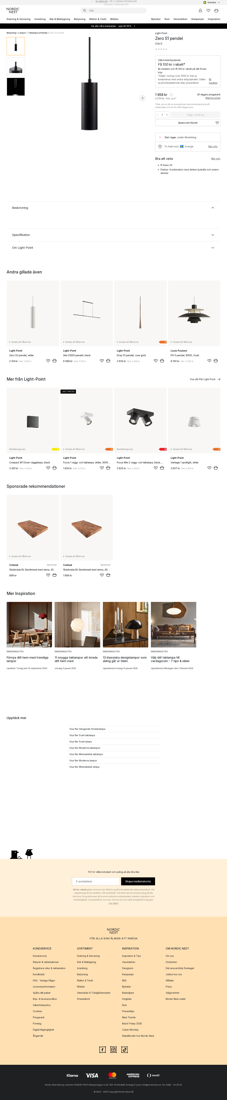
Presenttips (128, 1011)
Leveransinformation (44, 986)
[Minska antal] (157, 114)
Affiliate (170, 980)
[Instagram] (113, 1049)
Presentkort (83, 998)
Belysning (79, 19)
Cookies (37, 1011)
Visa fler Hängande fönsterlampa (87, 729)
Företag (37, 1023)
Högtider (127, 998)
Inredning (40, 19)
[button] (161, 49)
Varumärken (180, 19)
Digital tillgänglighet (43, 1029)
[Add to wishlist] (48, 361)
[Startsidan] (13, 10)
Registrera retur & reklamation (49, 968)
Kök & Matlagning (60, 19)
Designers (127, 968)
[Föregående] (36, 98)
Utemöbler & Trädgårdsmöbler (94, 992)
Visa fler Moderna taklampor (84, 747)
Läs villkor (113, 903)
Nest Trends (129, 1017)
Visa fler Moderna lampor (83, 760)
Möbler (114, 19)
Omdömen (171, 962)
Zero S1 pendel (56, 33)
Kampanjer (197, 19)
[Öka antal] (167, 114)
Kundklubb (39, 974)
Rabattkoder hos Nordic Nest (138, 1035)
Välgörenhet (172, 992)
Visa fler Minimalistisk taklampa (86, 754)
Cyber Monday (130, 1029)
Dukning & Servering (18, 19)
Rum (167, 19)
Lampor (22, 33)
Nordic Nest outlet (175, 998)
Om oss (170, 955)
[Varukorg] (216, 10)
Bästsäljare (128, 992)
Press (169, 986)
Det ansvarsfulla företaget (180, 968)
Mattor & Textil (97, 19)
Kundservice (40, 955)
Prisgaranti (38, 1017)
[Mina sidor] (200, 10)
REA (124, 980)
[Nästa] (142, 98)
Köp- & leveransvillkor (45, 998)
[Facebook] (102, 1049)
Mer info (213, 146)
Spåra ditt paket (41, 992)
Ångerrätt (38, 1035)
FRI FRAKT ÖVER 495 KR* (116, 2)
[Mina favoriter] (208, 10)
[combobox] (211, 2)
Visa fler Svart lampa (80, 741)
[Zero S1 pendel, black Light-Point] (89, 97)
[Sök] (84, 10)
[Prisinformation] (171, 94)
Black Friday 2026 (132, 1023)
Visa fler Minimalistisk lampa (84, 766)
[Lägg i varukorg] (55, 361)
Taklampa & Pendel (37, 33)
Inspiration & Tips (131, 955)
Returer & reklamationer (46, 962)
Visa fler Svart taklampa (82, 735)
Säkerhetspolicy (42, 1005)
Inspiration (214, 19)
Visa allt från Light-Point (202, 379)
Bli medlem (213, 81)
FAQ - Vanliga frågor (44, 980)
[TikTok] (124, 1049)
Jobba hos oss (174, 974)
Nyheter (156, 19)
